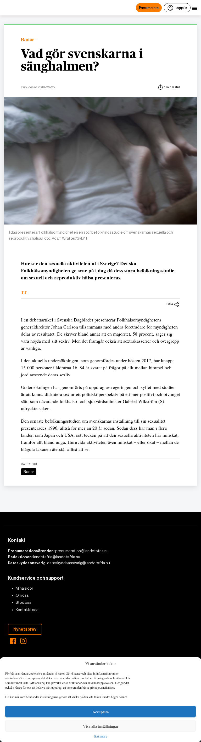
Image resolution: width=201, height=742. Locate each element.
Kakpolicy (100, 736)
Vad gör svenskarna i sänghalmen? (82, 60)
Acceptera (100, 711)
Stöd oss (23, 602)
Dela (169, 304)
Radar (27, 40)
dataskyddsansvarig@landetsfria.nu (78, 563)
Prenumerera (149, 7)
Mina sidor (24, 588)
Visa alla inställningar (100, 726)
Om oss (22, 595)
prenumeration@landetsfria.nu (82, 551)
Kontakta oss (27, 610)
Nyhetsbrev (24, 629)
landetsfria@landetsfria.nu (56, 557)
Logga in (181, 7)
